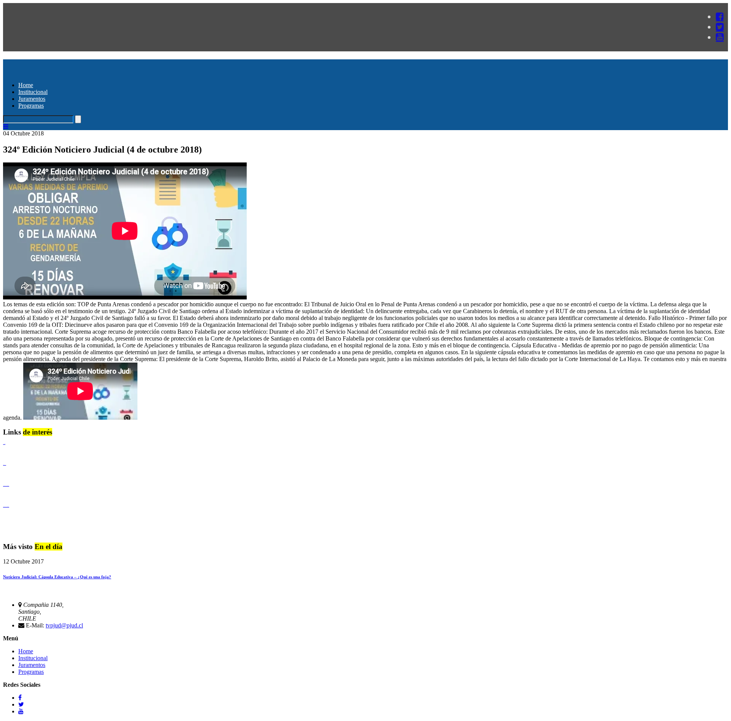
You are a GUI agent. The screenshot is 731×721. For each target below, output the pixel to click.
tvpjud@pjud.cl (64, 625)
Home (25, 85)
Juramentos (31, 98)
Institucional (33, 92)
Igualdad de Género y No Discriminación (6, 485)
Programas (31, 105)
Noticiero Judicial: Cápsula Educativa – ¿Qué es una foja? (57, 577)
